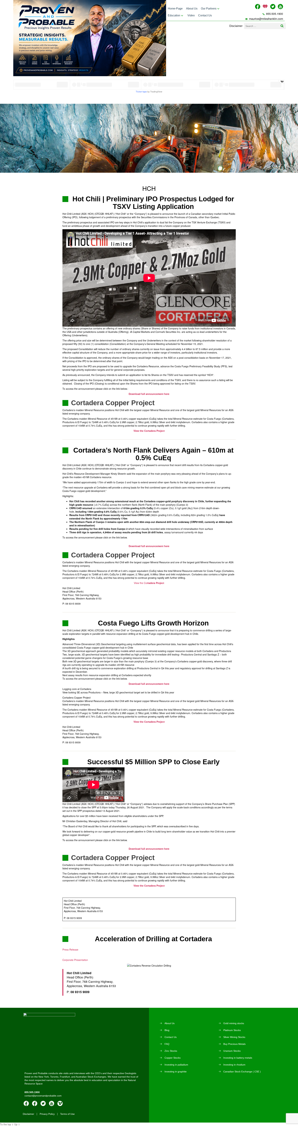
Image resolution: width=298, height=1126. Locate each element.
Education (174, 15)
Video (191, 15)
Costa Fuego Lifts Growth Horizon (153, 623)
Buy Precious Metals (234, 1044)
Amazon (34, 1103)
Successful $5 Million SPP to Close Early (153, 762)
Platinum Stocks (232, 1030)
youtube (51, 1103)
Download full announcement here (149, 546)
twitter (43, 1103)
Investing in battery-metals (237, 1057)
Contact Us (205, 15)
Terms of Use (67, 1114)
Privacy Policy (47, 1114)
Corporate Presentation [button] (75, 960)
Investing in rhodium (234, 1064)
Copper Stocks (173, 1057)
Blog (167, 1030)
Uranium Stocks (232, 1050)
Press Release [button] (70, 949)
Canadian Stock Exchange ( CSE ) (242, 1071)
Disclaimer (235, 25)
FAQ (167, 1044)
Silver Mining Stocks (234, 1037)
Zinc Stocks (171, 1050)
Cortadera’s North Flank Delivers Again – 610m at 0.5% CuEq (153, 454)
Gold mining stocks (233, 1023)
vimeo (60, 1103)
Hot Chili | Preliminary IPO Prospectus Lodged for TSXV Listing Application (153, 202)
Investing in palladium (176, 1064)
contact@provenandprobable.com (43, 1095)
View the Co (149, 583)
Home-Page (175, 8)
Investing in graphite (176, 1071)
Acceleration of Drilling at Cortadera (153, 939)
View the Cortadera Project (149, 721)
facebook (26, 1103)
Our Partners (208, 8)
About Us (191, 8)
